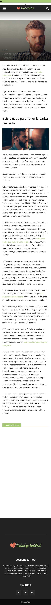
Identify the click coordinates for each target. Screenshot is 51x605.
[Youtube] (32, 592)
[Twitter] (25, 592)
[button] (4, 8)
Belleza (5, 49)
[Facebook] (18, 592)
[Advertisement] (21, 473)
